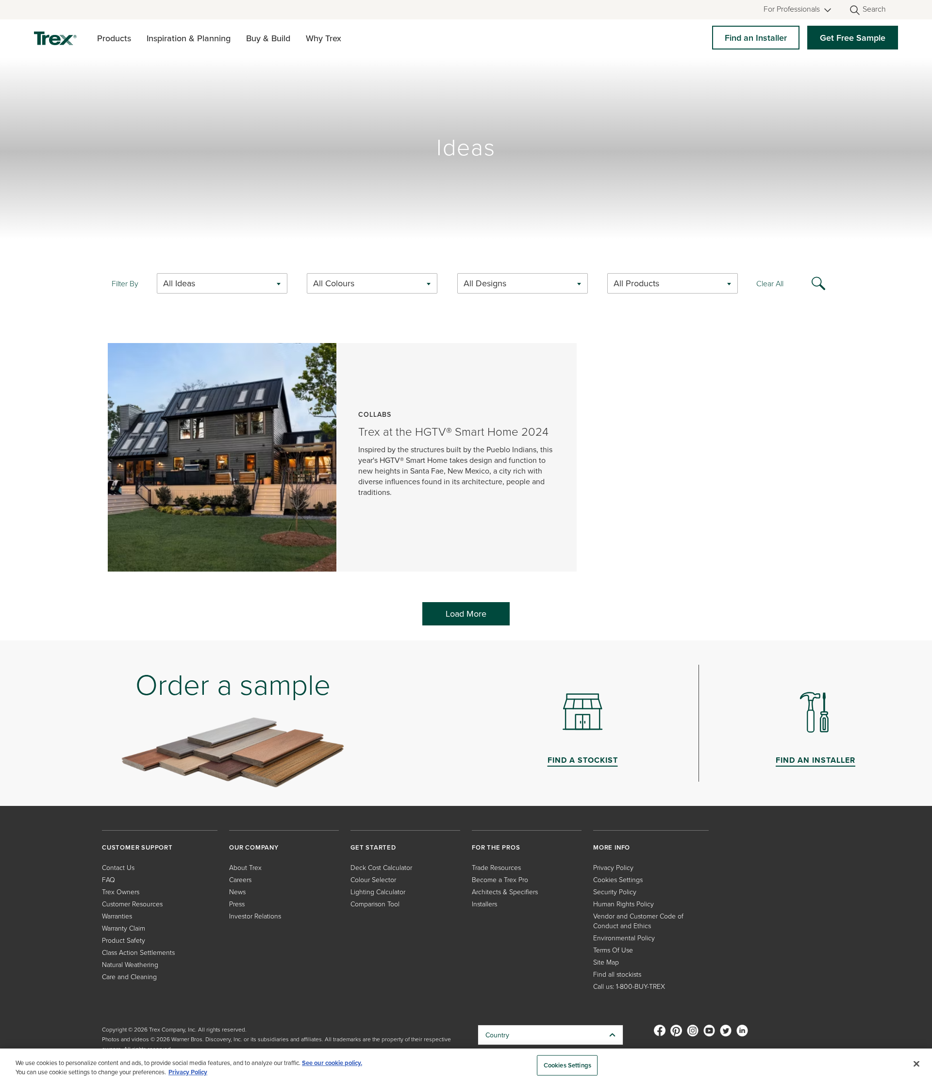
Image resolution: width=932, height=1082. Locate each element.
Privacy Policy (613, 867)
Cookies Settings (567, 1065)
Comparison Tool (374, 903)
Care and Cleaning (129, 976)
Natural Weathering (130, 964)
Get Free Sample (852, 38)
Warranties (117, 915)
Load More (466, 613)
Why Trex (323, 38)
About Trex (245, 867)
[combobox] (222, 283)
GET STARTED (373, 847)
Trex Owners (120, 891)
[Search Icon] (818, 282)
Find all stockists (617, 974)
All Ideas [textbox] (179, 283)
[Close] (916, 1064)
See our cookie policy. (332, 1062)
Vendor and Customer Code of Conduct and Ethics (638, 920)
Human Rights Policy (623, 903)
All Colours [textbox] (333, 283)
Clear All (769, 283)
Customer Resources (132, 903)
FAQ (108, 879)
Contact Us (118, 867)
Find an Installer (756, 38)
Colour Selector (373, 879)
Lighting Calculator (377, 891)
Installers (484, 903)
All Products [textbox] (636, 283)
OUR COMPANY (254, 847)
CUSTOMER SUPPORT (137, 847)
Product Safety (123, 940)
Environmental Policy (624, 937)
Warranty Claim (123, 928)
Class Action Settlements (138, 952)
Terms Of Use (613, 949)
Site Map (606, 962)
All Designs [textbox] (485, 283)
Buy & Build (268, 38)
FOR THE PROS (496, 847)
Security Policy (614, 891)
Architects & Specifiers (505, 891)
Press (237, 903)
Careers (240, 879)
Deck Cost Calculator (381, 867)
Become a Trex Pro (500, 879)
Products (114, 38)
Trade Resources (496, 867)
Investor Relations (255, 915)
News (237, 891)
